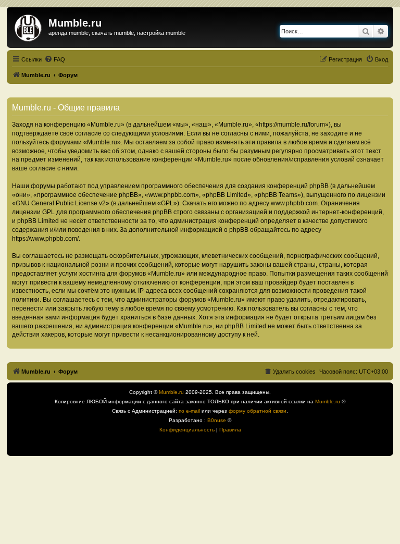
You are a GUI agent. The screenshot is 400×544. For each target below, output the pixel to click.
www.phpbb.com (294, 203)
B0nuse (216, 420)
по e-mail (189, 411)
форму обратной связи (257, 411)
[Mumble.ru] (28, 26)
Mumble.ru (171, 392)
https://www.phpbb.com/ (45, 238)
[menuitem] (54, 59)
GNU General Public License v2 (61, 203)
